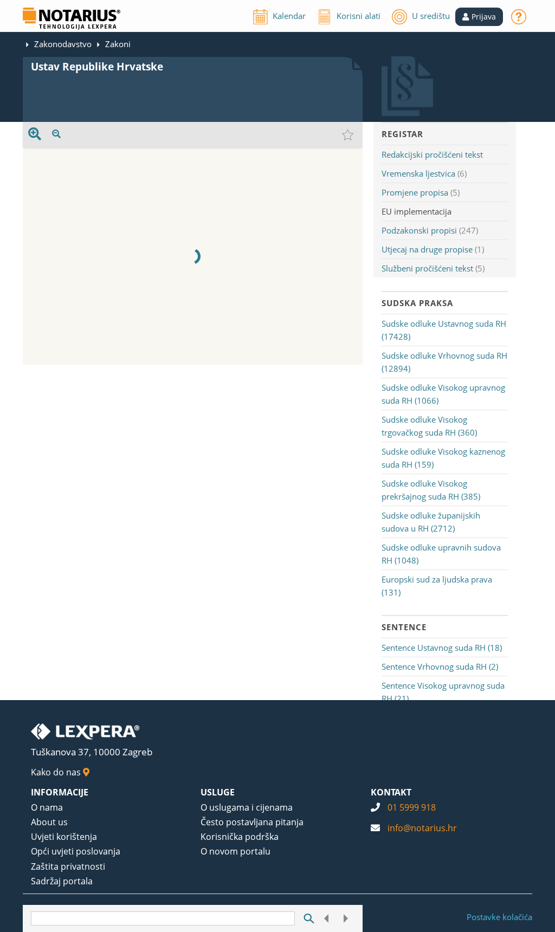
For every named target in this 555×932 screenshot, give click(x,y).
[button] (479, 17)
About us (49, 822)
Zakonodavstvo (63, 43)
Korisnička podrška (240, 837)
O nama (47, 807)
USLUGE (218, 792)
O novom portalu (235, 851)
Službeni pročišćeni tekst (427, 268)
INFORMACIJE (59, 792)
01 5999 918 (412, 807)
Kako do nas (57, 772)
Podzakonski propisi (419, 230)
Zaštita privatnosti (68, 866)
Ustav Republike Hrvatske (97, 67)
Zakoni (118, 43)
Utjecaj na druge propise (427, 249)
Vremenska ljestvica (418, 173)
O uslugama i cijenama (247, 807)
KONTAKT (391, 792)
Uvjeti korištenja (64, 837)
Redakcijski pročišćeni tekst (432, 154)
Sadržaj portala (62, 881)
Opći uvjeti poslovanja (75, 851)
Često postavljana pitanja (252, 822)
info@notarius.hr (422, 828)
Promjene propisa (415, 192)
